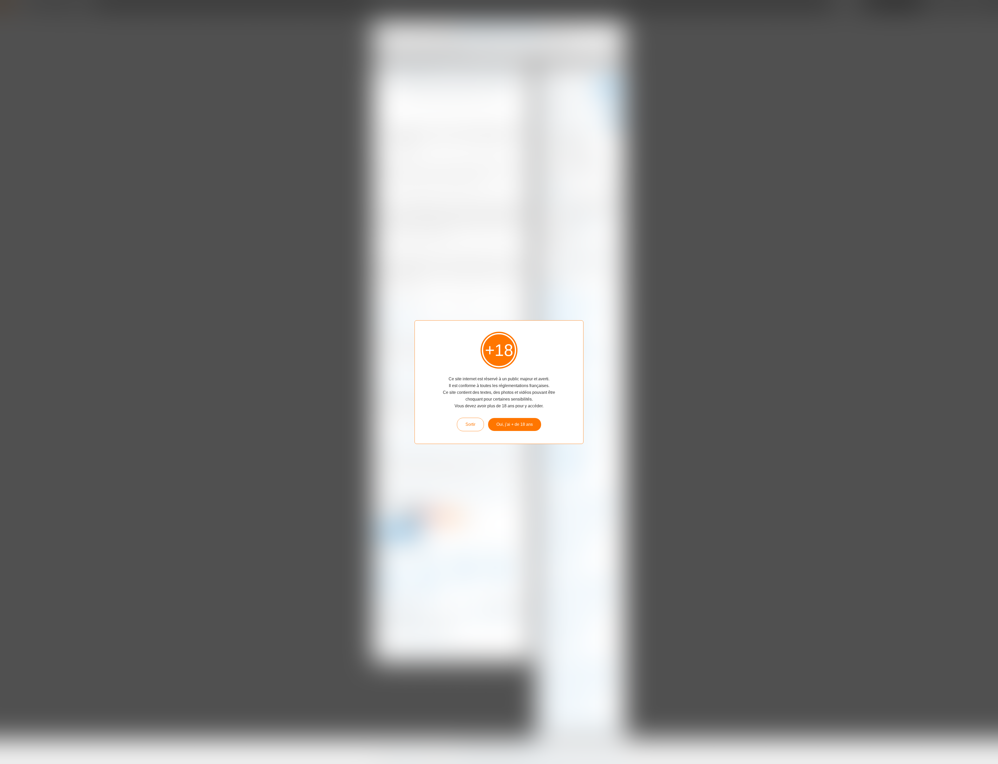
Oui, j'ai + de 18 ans (514, 424)
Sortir (470, 424)
